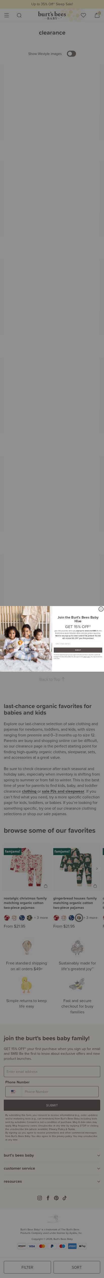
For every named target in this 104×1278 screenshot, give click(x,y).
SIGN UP (78, 650)
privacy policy (86, 656)
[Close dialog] (101, 609)
